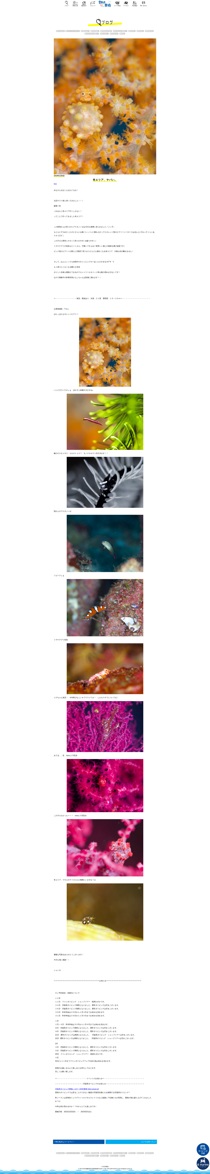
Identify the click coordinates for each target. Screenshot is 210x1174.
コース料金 (117, 5)
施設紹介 (84, 5)
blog (55, 184)
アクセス (126, 5)
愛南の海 (75, 5)
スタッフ (92, 5)
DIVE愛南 (105, 3)
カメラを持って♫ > (148, 1142)
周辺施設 (134, 5)
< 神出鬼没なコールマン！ (64, 1142)
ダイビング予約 (203, 1150)
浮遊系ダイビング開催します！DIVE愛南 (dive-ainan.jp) (77, 1089)
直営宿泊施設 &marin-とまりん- (203, 1164)
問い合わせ (143, 5)
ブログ (66, 5)
